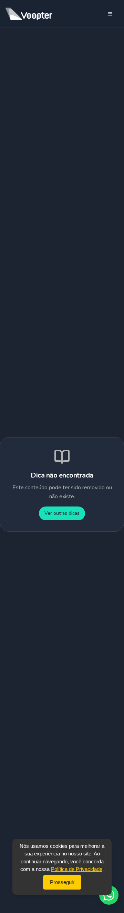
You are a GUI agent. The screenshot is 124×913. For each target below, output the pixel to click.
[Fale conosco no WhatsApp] (108, 895)
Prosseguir (62, 882)
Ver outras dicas (62, 513)
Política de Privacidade (76, 869)
